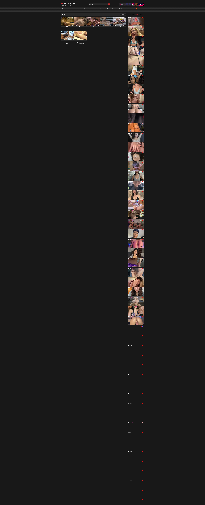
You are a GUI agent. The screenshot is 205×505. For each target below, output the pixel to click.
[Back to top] (202, 502)
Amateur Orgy (120, 8)
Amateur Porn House (71, 3)
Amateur (69, 8)
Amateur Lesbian (98, 8)
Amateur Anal (75, 8)
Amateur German (90, 8)
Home (64, 8)
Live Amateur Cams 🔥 (133, 8)
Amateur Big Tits (82, 8)
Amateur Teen (113, 8)
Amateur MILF (106, 8)
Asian (126, 8)
